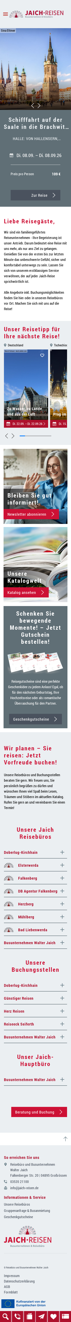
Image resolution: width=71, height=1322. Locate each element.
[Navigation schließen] (36, 14)
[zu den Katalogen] (29, 1316)
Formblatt (11, 1292)
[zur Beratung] (17, 1316)
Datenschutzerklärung (19, 1281)
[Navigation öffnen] (4, 14)
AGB (7, 1286)
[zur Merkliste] (53, 1316)
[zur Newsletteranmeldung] (41, 1316)
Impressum (12, 1275)
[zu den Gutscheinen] (65, 1316)
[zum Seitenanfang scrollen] (67, 1139)
